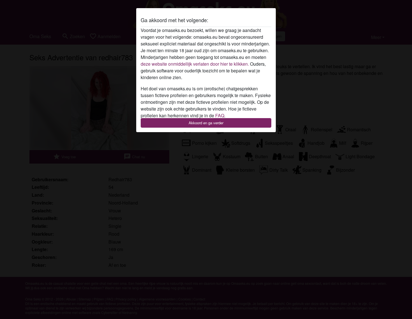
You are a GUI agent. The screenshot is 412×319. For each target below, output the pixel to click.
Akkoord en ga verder (206, 122)
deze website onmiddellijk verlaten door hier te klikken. (195, 64)
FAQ (219, 115)
